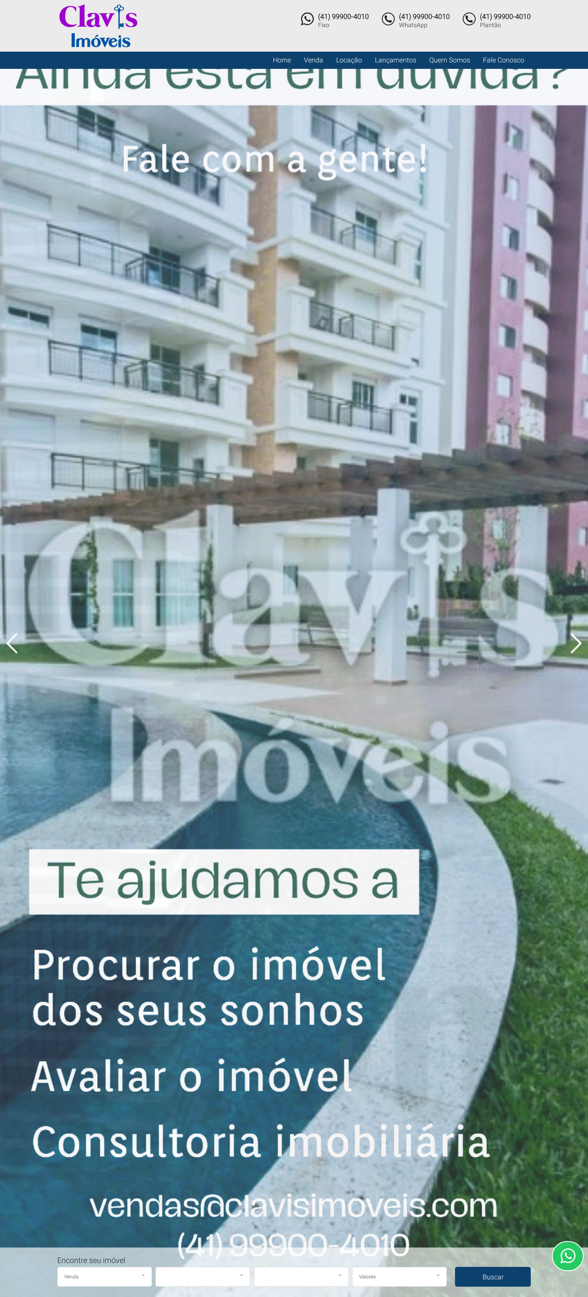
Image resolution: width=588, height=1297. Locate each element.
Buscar (493, 1277)
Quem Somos (449, 60)
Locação (349, 60)
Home (282, 60)
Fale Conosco (503, 60)
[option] (294, 648)
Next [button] (571, 643)
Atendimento (568, 1256)
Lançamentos (395, 60)
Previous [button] (17, 643)
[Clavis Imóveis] (105, 25)
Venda (313, 60)
